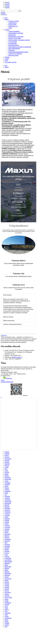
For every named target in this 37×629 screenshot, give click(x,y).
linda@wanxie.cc (17, 357)
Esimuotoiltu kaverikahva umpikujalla (19, 47)
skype (2, 380)
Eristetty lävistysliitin (14, 38)
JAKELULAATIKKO (15, 53)
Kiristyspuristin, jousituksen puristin (19, 40)
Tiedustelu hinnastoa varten (9, 372)
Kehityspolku (12, 24)
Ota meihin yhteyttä (10, 62)
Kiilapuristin (12, 35)
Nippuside (11, 50)
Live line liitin (12, 41)
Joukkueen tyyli (13, 26)
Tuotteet (7, 29)
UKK (6, 60)
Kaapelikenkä (12, 43)
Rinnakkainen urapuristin (15, 36)
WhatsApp (9, 378)
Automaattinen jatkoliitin (15, 33)
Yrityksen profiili (13, 21)
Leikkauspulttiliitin (14, 31)
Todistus (7, 57)
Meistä (7, 19)
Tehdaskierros (12, 23)
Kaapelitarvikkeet (13, 45)
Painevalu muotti (13, 55)
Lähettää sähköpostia (7, 382)
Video (10, 28)
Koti (6, 17)
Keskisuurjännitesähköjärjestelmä (18, 52)
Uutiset (7, 59)
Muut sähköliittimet (14, 48)
